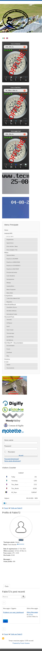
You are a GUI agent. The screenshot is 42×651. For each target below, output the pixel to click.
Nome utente (8, 440)
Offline (21, 540)
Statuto (8, 364)
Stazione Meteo (11, 255)
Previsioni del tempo (12, 272)
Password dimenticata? (11, 459)
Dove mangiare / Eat (12, 249)
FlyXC (8, 326)
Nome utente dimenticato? (12, 461)
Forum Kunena (25, 643)
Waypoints (9, 301)
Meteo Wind (10, 293)
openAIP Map (10, 336)
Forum (8, 349)
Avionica (7, 359)
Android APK (8, 233)
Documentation (10, 345)
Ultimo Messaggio (32, 612)
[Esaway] (13, 412)
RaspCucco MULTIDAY (13, 269)
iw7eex (31, 614)
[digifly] (13, 405)
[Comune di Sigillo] (13, 427)
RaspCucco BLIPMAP (12, 258)
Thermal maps (10, 333)
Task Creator (10, 330)
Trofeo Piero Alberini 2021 (13, 298)
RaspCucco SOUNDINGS (13, 265)
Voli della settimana (11, 310)
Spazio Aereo (10, 243)
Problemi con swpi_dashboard (13, 612)
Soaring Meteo (10, 286)
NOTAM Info (10, 340)
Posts (7, 586)
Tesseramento (10, 368)
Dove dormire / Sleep (12, 246)
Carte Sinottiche (11, 275)
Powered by (16, 643)
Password (7, 446)
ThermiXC (9, 319)
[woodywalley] (13, 421)
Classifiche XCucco (12, 307)
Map (8, 356)
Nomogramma (10, 279)
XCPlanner (9, 323)
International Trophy (12, 314)
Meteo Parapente (11, 289)
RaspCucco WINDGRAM (13, 262)
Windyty (9, 282)
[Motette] (13, 433)
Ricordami (11, 452)
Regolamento (10, 239)
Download (9, 352)
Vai (5, 621)
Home (6, 230)
